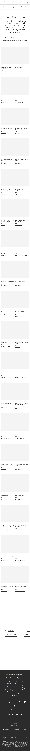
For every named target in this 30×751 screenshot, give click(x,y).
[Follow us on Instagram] (19, 702)
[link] (22, 6)
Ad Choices (21, 746)
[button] (2, 2)
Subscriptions (14, 710)
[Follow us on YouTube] (25, 702)
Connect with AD (14, 714)
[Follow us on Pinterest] (14, 702)
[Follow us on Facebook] (4, 702)
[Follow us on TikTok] (14, 706)
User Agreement (19, 738)
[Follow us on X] (9, 702)
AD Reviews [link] (15, 727)
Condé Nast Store (15, 722)
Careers (15, 723)
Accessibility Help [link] (15, 725)
